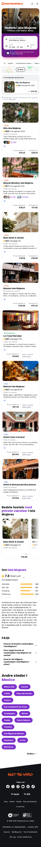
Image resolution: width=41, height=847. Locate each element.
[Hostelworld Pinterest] (28, 786)
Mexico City (9, 687)
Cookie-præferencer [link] (24, 837)
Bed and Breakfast (30, 801)
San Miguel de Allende (14, 734)
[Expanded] (4, 63)
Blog (5, 801)
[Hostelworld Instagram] (18, 786)
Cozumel (8, 727)
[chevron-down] (23, 577)
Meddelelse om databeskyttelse (14, 827)
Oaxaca (7, 700)
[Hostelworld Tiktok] (33, 786)
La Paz (22, 740)
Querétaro (8, 740)
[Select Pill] (32, 4)
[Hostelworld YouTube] (23, 786)
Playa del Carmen (24, 693)
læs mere (13, 99)
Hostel (6, 125)
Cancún (24, 687)
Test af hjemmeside (30, 832)
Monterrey (8, 747)
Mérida (25, 713)
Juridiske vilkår (32, 827)
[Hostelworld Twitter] (13, 786)
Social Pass (20, 806)
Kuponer (7, 832)
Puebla (7, 720)
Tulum (7, 693)
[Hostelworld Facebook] (8, 786)
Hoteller (19, 801)
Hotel (6, 384)
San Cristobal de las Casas (15, 707)
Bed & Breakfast (9, 333)
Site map (13, 837)
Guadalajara (9, 713)
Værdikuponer (16, 832)
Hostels (12, 801)
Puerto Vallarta (23, 720)
